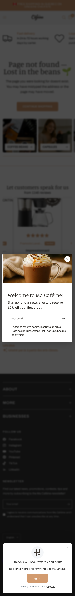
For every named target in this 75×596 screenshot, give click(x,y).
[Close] (67, 259)
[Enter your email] (63, 318)
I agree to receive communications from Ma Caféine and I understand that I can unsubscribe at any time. (39, 331)
